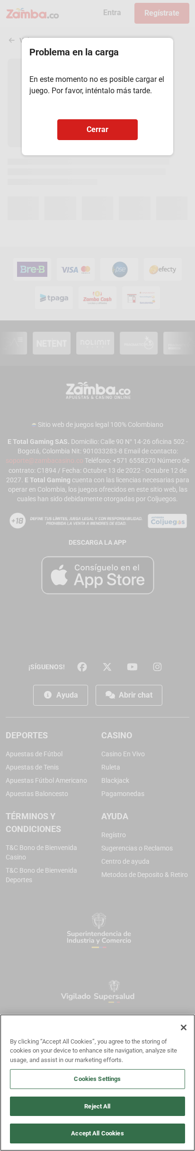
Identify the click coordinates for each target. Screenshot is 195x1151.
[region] (97, 1082)
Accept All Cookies (97, 1133)
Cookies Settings (97, 1078)
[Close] (183, 1027)
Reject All (97, 1106)
